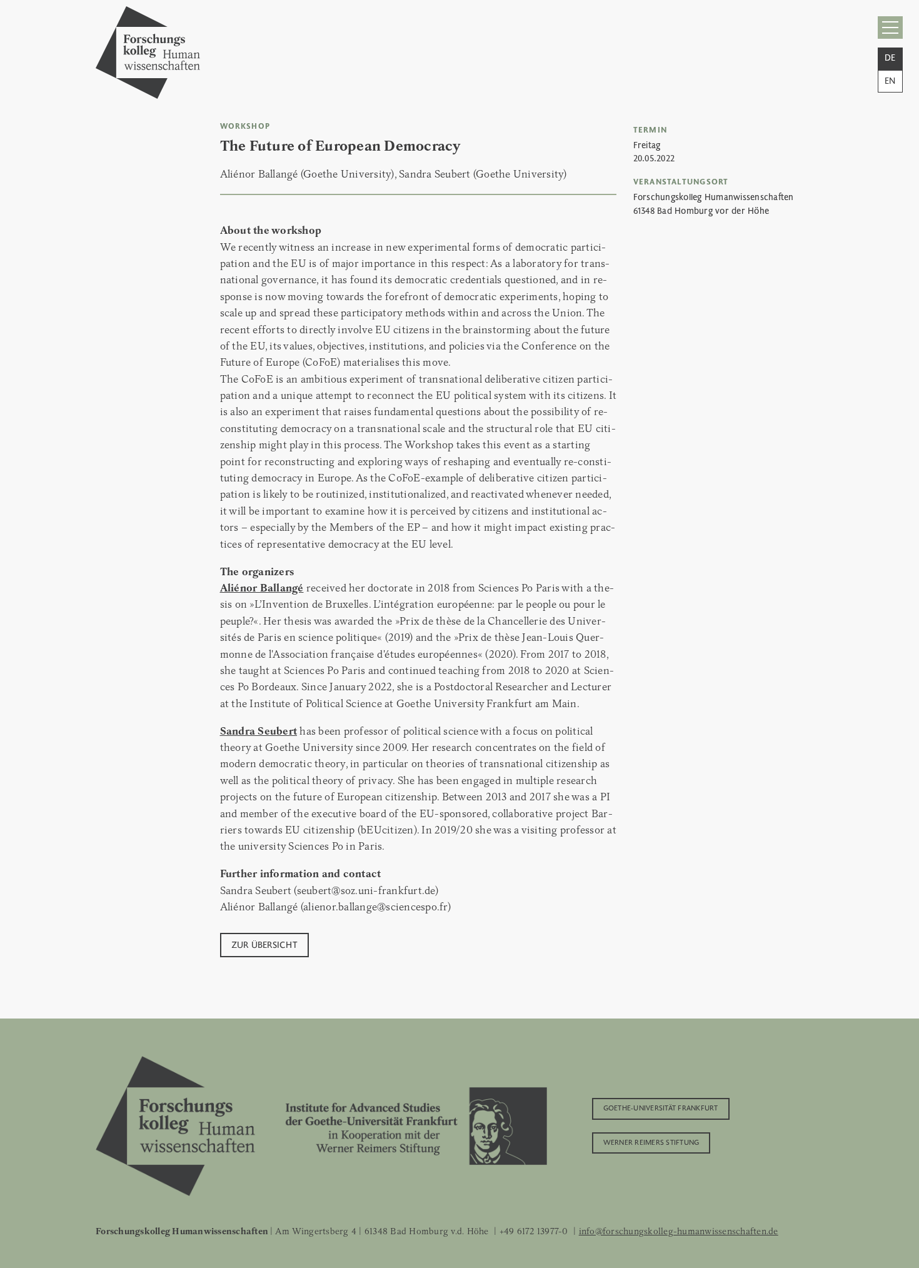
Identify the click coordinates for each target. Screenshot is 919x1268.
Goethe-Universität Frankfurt (660, 1107)
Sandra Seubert (259, 731)
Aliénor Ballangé (262, 588)
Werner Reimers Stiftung (651, 1142)
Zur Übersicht (264, 943)
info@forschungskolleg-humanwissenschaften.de (678, 1231)
